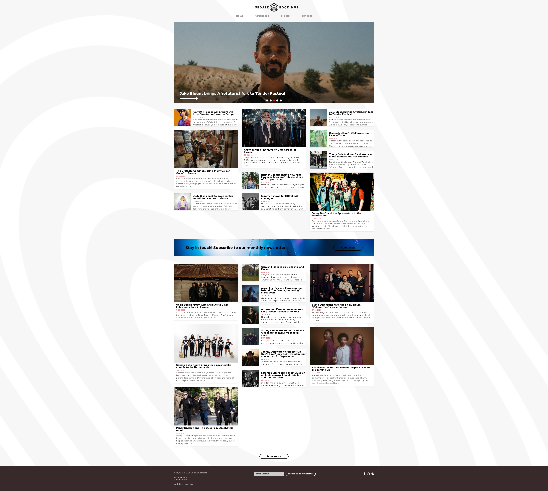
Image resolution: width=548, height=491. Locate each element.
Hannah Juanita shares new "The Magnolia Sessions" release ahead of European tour (282, 177)
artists (285, 15)
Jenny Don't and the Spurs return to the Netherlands (336, 214)
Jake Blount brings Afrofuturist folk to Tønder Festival (351, 113)
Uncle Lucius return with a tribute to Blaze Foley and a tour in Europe (202, 305)
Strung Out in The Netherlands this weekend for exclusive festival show (283, 332)
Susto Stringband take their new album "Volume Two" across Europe (336, 305)
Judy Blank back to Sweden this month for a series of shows (213, 197)
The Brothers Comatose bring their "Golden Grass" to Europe (203, 172)
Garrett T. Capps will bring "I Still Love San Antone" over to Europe (213, 113)
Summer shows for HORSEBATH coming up (280, 197)
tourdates (262, 15)
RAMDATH (189, 484)
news (239, 15)
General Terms (180, 479)
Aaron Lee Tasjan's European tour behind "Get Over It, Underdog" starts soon (282, 290)
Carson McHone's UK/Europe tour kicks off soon (349, 134)
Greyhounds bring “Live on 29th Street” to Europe (270, 150)
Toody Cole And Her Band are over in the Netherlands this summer (350, 155)
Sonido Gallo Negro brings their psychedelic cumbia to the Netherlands (203, 366)
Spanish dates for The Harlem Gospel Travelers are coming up (341, 368)
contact (307, 15)
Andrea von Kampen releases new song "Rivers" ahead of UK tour (282, 310)
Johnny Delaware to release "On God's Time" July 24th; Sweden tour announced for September (283, 354)
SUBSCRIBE (348, 247)
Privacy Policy (180, 477)
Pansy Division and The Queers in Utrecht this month (204, 429)
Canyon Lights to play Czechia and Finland (282, 268)
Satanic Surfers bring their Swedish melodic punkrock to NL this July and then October (283, 375)
